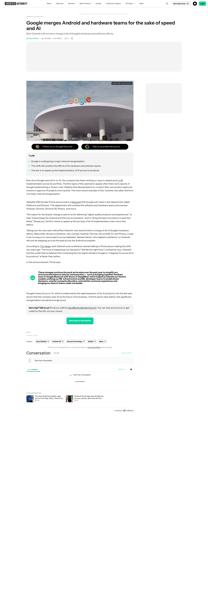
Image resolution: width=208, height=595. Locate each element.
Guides (98, 3)
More (142, 3)
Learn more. (125, 14)
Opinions (59, 3)
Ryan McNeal (34, 38)
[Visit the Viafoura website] (128, 411)
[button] (104, 3)
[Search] (167, 3)
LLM (120, 180)
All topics (129, 3)
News (49, 3)
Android (29, 335)
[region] (79, 382)
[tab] (33, 369)
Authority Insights (113, 3)
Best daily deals (179, 4)
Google (35, 335)
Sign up (129, 353)
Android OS (58, 341)
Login (202, 4)
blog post (76, 202)
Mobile (92, 341)
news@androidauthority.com (82, 308)
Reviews (71, 3)
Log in (123, 353)
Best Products (85, 3)
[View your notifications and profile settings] (131, 369)
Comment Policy (94, 347)
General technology (35, 17)
